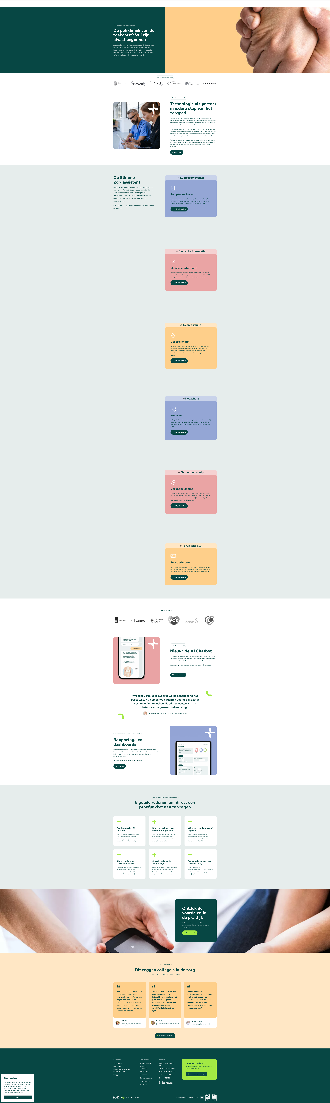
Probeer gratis (176, 152)
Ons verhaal (117, 1063)
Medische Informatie (143, 1067)
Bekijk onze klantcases (166, 1036)
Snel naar (116, 1060)
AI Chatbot (143, 1084)
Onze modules (145, 1060)
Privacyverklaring (193, 1097)
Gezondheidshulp (146, 1078)
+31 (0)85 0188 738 (166, 1075)
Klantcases (117, 1066)
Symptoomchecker (146, 1063)
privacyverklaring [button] (17, 1092)
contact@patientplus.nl (167, 1071)
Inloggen (116, 1075)
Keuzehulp (143, 1075)
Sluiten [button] (18, 1097)
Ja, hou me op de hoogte (197, 1074)
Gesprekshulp (144, 1071)
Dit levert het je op (178, 675)
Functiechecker (145, 1081)
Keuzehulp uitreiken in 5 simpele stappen (121, 1071)
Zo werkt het (120, 766)
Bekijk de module (180, 209)
